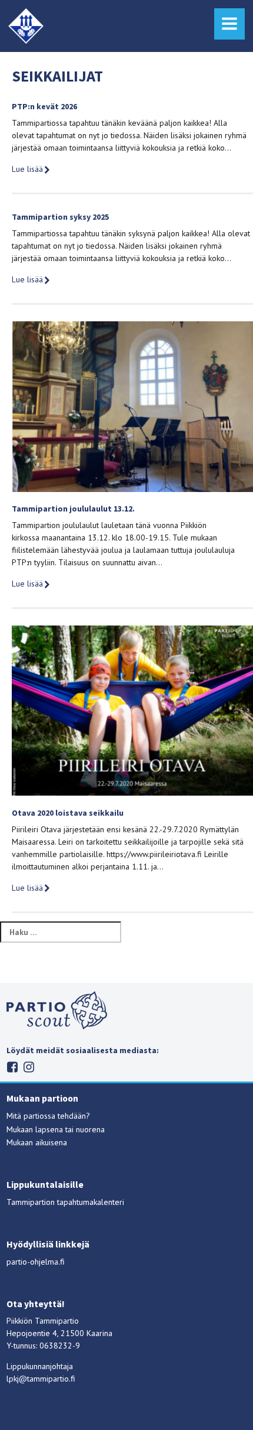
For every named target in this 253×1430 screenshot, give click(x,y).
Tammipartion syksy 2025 (60, 216)
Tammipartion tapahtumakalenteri (65, 1202)
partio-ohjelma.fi (35, 1261)
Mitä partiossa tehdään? (48, 1115)
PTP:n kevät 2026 (44, 106)
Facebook (12, 1067)
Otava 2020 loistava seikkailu (68, 812)
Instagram (29, 1067)
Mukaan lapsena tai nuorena (55, 1129)
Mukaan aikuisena (36, 1142)
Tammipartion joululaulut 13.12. (73, 508)
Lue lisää (27, 169)
